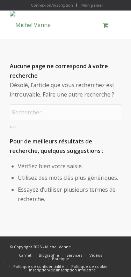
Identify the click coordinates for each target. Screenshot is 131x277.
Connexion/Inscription (52, 5)
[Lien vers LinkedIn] (116, 245)
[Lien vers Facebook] (105, 245)
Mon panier (92, 5)
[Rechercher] (12, 127)
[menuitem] (52, 5)
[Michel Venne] (54, 25)
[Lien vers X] (95, 245)
